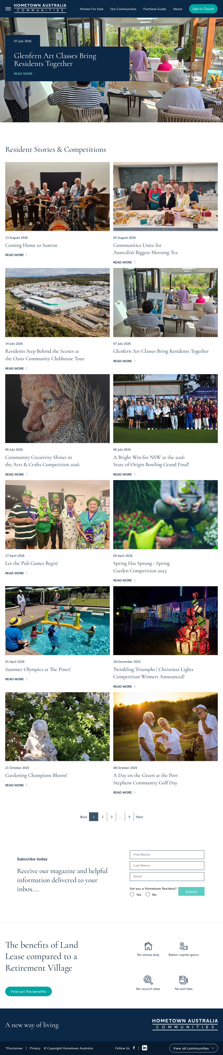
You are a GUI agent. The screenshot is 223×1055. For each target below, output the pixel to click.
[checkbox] (167, 894)
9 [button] (129, 817)
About (177, 9)
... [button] (120, 817)
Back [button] (83, 817)
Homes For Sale (91, 9)
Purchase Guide (154, 9)
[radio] (135, 894)
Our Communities (123, 9)
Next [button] (139, 817)
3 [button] (111, 817)
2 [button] (102, 817)
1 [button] (94, 817)
